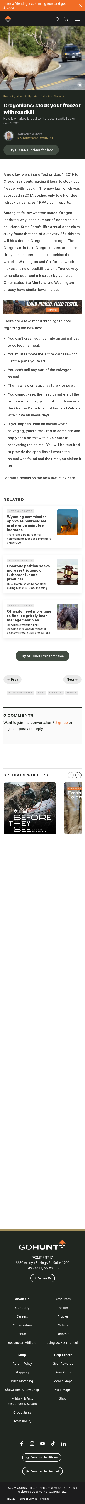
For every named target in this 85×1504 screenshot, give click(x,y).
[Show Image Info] (79, 84)
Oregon (9, 181)
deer (24, 275)
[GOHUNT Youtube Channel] (42, 1443)
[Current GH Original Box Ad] (30, 808)
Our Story (22, 1308)
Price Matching (22, 1381)
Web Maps (63, 1390)
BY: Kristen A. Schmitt (35, 137)
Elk (41, 692)
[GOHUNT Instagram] (32, 1443)
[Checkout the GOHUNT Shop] (66, 19)
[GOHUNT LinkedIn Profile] (63, 1443)
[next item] (78, 775)
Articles (63, 1316)
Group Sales (22, 1412)
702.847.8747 (42, 1257)
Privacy (11, 1498)
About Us (22, 1299)
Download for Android (44, 1471)
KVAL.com (48, 202)
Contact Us (44, 1278)
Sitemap (44, 1498)
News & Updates (28, 96)
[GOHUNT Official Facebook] (21, 1443)
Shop (22, 1355)
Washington (64, 282)
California (54, 261)
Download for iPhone (44, 1457)
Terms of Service (28, 1498)
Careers (22, 1316)
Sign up (61, 722)
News (71, 692)
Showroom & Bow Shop (22, 1390)
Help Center (63, 1355)
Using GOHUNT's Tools (62, 1342)
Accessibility (22, 1421)
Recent (8, 96)
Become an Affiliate (22, 1342)
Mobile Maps (62, 1381)
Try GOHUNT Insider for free (31, 150)
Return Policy (22, 1363)
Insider (63, 1308)
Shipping (22, 1372)
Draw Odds (63, 1372)
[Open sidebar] (77, 19)
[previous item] (71, 775)
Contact (22, 1334)
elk (38, 275)
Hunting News (52, 96)
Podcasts (62, 1334)
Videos (63, 1325)
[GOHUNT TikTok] (53, 1443)
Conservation (22, 1325)
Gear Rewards (63, 1363)
